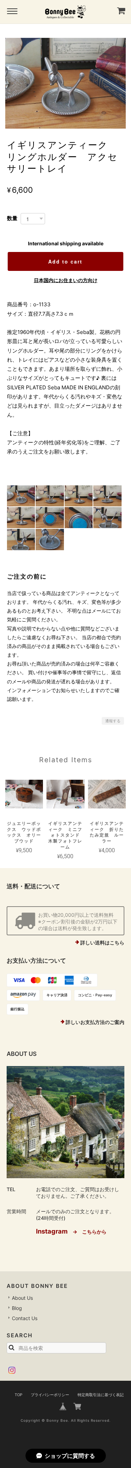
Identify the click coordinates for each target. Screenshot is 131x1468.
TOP (18, 1394)
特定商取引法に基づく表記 (101, 1394)
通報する (113, 720)
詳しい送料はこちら (102, 942)
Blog (17, 1308)
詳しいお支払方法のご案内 (95, 1022)
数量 (12, 218)
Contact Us (24, 1318)
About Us (22, 1298)
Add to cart (65, 261)
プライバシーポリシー (50, 1394)
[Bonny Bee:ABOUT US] (66, 1122)
